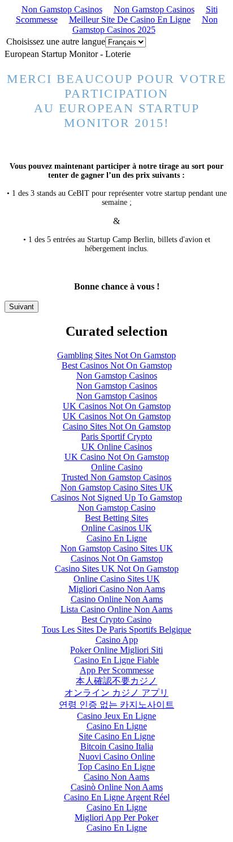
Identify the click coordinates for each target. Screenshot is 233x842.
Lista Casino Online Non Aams (116, 609)
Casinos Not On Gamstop (117, 558)
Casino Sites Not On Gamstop (117, 426)
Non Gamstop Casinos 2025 (145, 24)
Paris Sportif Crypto (116, 436)
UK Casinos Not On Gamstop (117, 406)
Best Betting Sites (116, 518)
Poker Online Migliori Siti (116, 650)
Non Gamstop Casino (117, 507)
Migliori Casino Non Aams (116, 589)
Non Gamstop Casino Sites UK (117, 487)
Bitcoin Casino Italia (116, 746)
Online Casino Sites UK (117, 579)
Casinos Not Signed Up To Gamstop (116, 497)
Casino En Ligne (117, 538)
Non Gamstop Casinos (61, 9)
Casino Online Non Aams (117, 599)
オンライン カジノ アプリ (116, 693)
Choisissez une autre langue (55, 41)
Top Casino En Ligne (116, 766)
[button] (21, 307)
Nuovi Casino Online (117, 756)
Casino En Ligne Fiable (116, 660)
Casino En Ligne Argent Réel (117, 797)
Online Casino (117, 467)
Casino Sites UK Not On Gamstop (117, 568)
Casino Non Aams (116, 777)
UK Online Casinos (116, 446)
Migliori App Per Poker (116, 817)
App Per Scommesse (117, 670)
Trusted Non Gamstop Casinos (116, 477)
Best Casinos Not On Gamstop (117, 365)
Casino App (117, 639)
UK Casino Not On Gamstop (116, 457)
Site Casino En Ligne (117, 736)
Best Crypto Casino (116, 619)
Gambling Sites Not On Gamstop (116, 355)
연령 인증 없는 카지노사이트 (116, 704)
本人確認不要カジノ (116, 681)
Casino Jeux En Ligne (116, 716)
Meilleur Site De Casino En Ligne (130, 19)
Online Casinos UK (116, 528)
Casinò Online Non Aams (117, 787)
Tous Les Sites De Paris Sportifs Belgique (116, 629)
